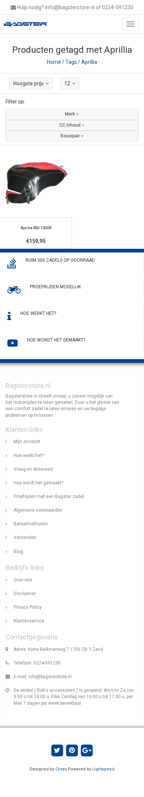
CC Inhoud (70, 125)
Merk (70, 114)
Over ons (23, 580)
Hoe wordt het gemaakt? (38, 482)
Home (54, 62)
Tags (71, 62)
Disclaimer (25, 593)
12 (67, 83)
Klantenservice (29, 620)
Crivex (61, 769)
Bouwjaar (71, 135)
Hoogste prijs (28, 83)
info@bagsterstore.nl (50, 676)
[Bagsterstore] (24, 24)
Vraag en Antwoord (33, 469)
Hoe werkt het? (29, 455)
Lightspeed (103, 769)
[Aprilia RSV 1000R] (36, 197)
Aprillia (89, 62)
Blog (18, 551)
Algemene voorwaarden (38, 510)
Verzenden (25, 537)
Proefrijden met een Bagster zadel (49, 496)
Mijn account (27, 441)
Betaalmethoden (31, 523)
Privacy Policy (28, 607)
